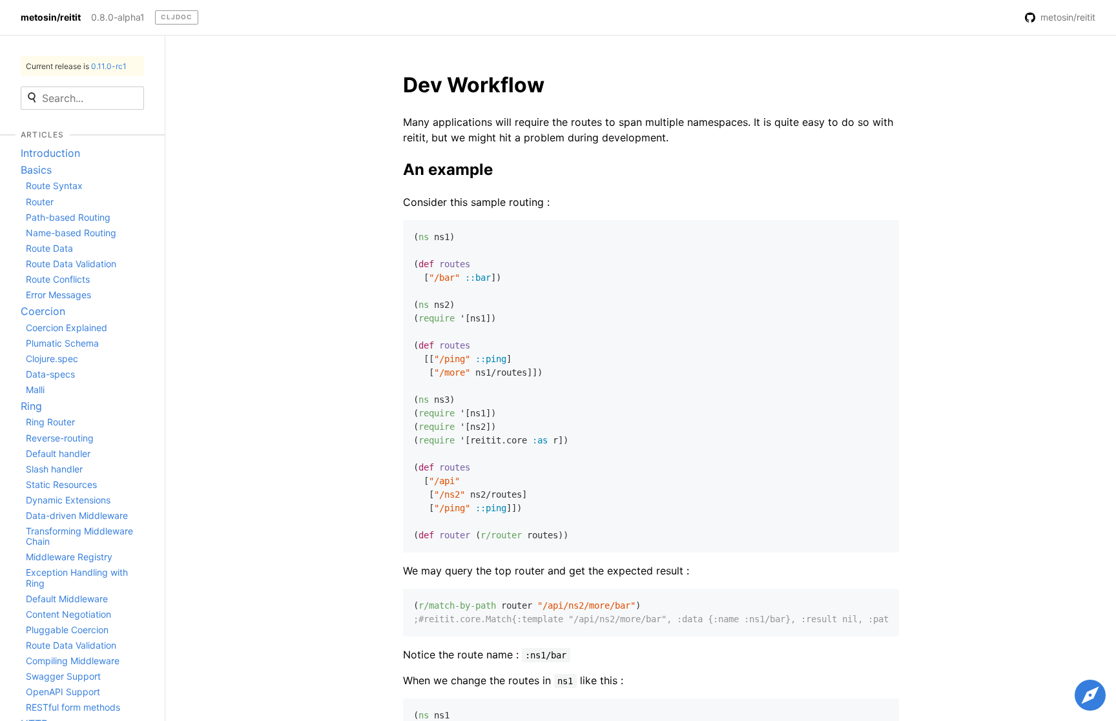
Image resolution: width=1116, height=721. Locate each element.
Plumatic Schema (62, 343)
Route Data (49, 248)
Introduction (50, 153)
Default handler (58, 453)
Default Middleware (67, 598)
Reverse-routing (60, 437)
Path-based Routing (68, 217)
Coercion (43, 311)
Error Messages (58, 294)
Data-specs (50, 374)
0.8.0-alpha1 (118, 17)
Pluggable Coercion (67, 629)
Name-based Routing (71, 232)
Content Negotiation (68, 614)
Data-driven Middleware (77, 515)
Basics (36, 169)
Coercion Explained (66, 327)
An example (448, 169)
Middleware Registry (69, 556)
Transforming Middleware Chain (79, 536)
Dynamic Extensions (68, 499)
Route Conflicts (58, 279)
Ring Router (50, 421)
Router (40, 201)
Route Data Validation (71, 263)
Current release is (76, 66)
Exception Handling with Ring (77, 577)
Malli (35, 389)
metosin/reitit (51, 17)
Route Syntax (54, 185)
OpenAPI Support (63, 691)
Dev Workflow (473, 84)
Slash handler (54, 468)
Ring (31, 406)
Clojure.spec (52, 358)
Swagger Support (63, 676)
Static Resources (61, 484)
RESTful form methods (73, 707)
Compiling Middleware (72, 660)
